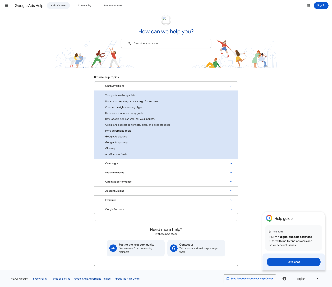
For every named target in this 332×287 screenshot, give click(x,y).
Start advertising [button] (114, 85)
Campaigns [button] (111, 163)
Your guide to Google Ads (120, 95)
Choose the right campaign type (123, 107)
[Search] (129, 43)
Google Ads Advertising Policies (92, 278)
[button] (6, 5)
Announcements (112, 5)
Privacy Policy (39, 278)
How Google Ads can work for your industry (130, 119)
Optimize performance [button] (118, 181)
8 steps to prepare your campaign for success (131, 101)
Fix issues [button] (110, 200)
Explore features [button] (114, 172)
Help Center (58, 5)
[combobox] (166, 43)
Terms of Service (60, 278)
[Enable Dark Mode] (284, 279)
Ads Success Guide (116, 154)
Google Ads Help (29, 5)
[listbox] (307, 278)
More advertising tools (118, 130)
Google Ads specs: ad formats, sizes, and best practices (137, 124)
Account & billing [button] (114, 190)
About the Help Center (127, 278)
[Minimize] (318, 218)
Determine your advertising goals (124, 113)
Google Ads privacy (116, 142)
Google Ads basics (116, 136)
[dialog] (293, 241)
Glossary (110, 148)
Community (84, 5)
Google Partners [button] (114, 209)
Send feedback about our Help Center (251, 278)
